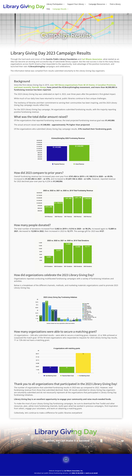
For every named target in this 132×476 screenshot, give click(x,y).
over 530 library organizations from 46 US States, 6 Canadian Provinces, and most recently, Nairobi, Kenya (65, 86)
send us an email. (91, 473)
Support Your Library (75, 4)
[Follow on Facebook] (66, 459)
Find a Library (115, 4)
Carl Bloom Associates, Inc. (73, 471)
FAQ (48, 9)
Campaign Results (60, 9)
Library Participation (55, 4)
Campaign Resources (97, 4)
